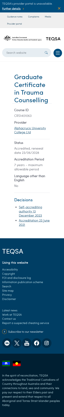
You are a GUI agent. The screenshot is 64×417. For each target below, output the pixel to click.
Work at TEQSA (12, 314)
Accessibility (10, 269)
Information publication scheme (22, 282)
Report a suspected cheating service (25, 323)
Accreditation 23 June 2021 (34, 222)
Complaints (33, 16)
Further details (11, 8)
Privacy (7, 294)
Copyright (8, 273)
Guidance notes (14, 16)
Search (6, 286)
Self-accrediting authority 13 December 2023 (30, 211)
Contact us (9, 318)
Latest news (9, 310)
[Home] (32, 38)
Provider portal (14, 23)
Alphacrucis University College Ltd (30, 130)
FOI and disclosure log (16, 278)
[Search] (46, 52)
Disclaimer (9, 299)
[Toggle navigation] (57, 53)
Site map (8, 290)
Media (48, 16)
